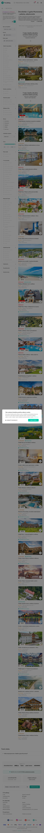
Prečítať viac (36, 417)
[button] (11, 420)
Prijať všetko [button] (33, 420)
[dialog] (22, 416)
